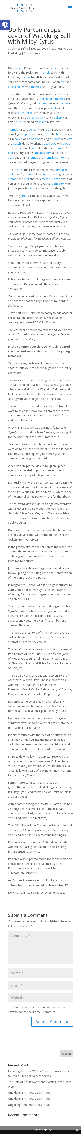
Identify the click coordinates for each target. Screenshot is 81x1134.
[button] (5, 25)
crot (36, 68)
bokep (19, 68)
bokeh (21, 87)
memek (53, 68)
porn (11, 94)
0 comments (32, 53)
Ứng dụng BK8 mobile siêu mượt (29, 1092)
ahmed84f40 (20, 48)
